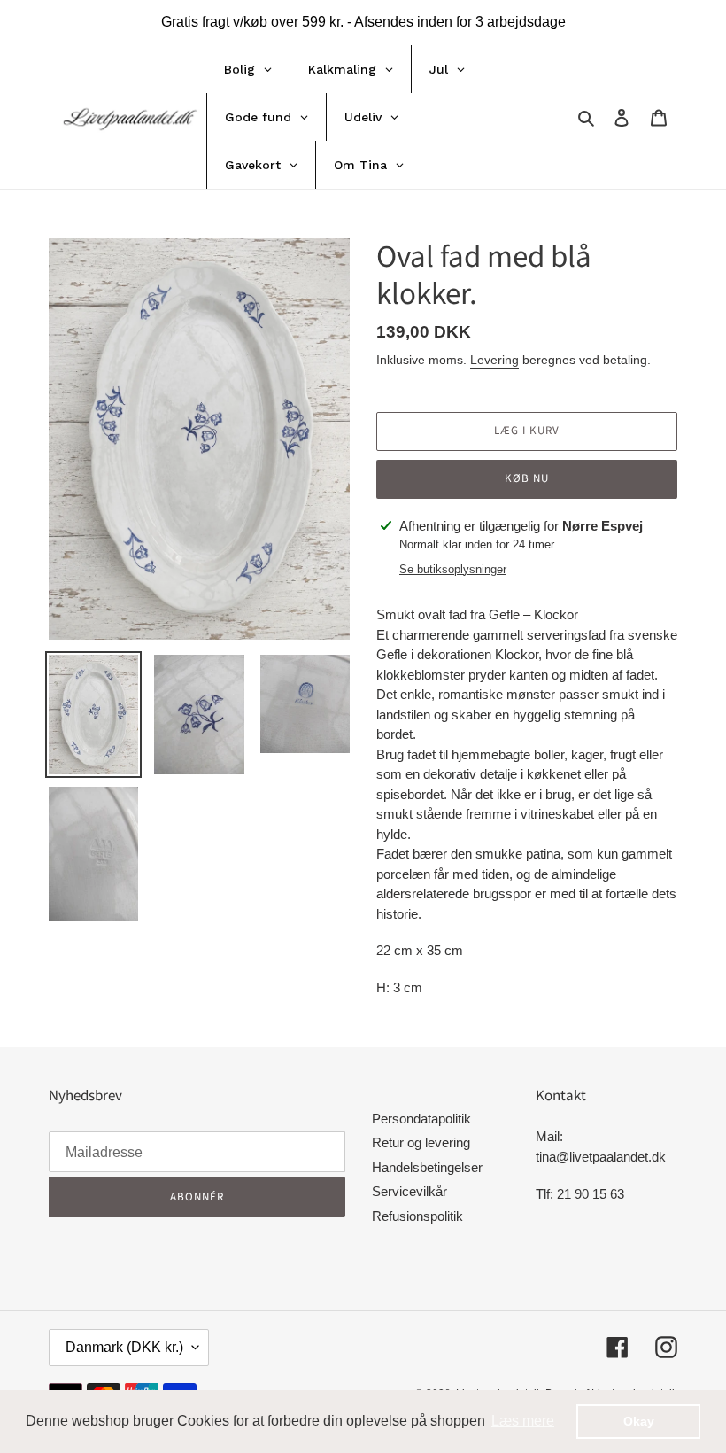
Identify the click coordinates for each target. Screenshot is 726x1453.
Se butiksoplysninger (452, 569)
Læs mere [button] (522, 1420)
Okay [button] (638, 1421)
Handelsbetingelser (427, 1167)
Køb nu (527, 478)
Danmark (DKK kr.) (124, 1347)
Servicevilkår (409, 1191)
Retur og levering (421, 1142)
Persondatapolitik (421, 1118)
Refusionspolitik (417, 1216)
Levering (494, 360)
